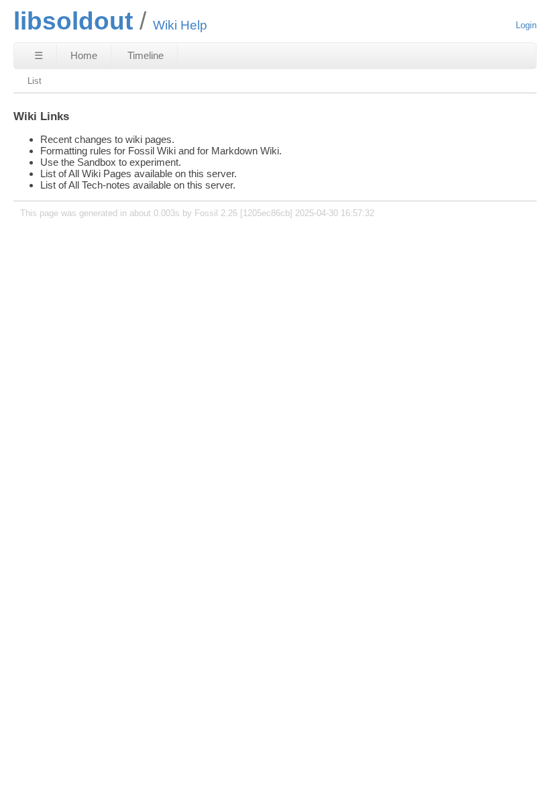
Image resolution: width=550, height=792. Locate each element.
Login (526, 25)
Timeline (145, 55)
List (35, 81)
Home (83, 55)
